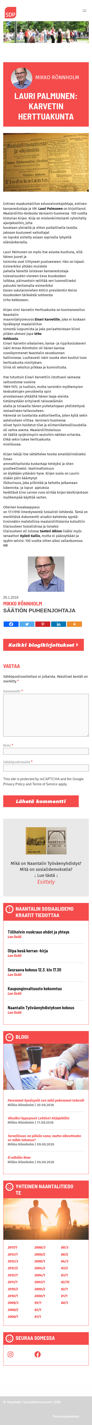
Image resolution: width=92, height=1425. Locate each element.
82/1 (64, 1289)
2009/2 (13, 1310)
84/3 (64, 1261)
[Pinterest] (42, 624)
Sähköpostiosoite (18, 762)
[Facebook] (11, 624)
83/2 (64, 1268)
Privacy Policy (14, 784)
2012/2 (13, 1268)
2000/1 (39, 1296)
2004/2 (39, 1268)
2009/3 (13, 1303)
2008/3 (39, 1247)
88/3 (64, 1247)
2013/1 (13, 1254)
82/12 (65, 1282)
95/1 (37, 1303)
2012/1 (13, 1275)
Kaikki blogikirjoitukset (42, 645)
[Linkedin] (58, 624)
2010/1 (13, 1296)
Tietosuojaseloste (65, 1416)
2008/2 (39, 1254)
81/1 (64, 1296)
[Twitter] (26, 624)
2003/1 (39, 1282)
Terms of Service (45, 784)
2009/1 (13, 1317)
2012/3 (13, 1261)
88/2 (64, 1254)
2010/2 (13, 1289)
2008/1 (39, 1261)
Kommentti (13, 691)
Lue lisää (14, 937)
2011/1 (12, 1282)
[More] (74, 624)
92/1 (37, 1310)
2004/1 (39, 1275)
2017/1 (12, 1247)
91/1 (37, 1317)
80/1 (64, 1303)
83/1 (64, 1275)
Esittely (46, 882)
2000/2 (39, 1289)
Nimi (8, 745)
